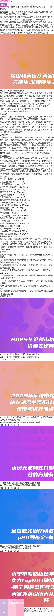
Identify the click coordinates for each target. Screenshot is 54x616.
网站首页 (11, 6)
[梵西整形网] (6, 1)
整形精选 (28, 6)
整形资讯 (20, 6)
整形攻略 (37, 6)
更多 (9, 296)
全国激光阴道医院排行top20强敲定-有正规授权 (21, 546)
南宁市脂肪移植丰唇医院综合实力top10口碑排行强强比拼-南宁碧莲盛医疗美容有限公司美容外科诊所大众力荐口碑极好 (26, 611)
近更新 (3, 296)
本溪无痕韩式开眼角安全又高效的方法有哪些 (20, 483)
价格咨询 (12, 606)
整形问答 (45, 6)
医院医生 (4, 607)
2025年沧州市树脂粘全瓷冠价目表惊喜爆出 (19, 354)
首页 (13, 12)
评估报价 (20, 603)
